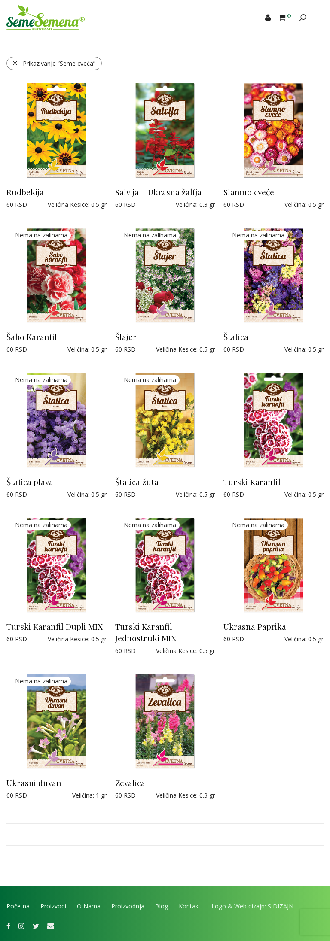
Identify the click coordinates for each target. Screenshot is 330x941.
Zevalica (130, 782)
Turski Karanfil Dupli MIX (54, 626)
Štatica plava (29, 481)
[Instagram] (21, 925)
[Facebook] (8, 925)
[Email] (50, 925)
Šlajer (126, 336)
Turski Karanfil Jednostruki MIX (145, 632)
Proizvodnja (127, 906)
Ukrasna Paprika (254, 626)
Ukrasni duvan (33, 782)
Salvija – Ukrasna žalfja (158, 191)
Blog (161, 906)
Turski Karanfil (252, 481)
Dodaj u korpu (22, 204)
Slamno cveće (248, 191)
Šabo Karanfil (31, 336)
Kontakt (190, 906)
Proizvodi (53, 906)
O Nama (89, 906)
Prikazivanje (59, 63)
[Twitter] (36, 925)
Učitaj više (165, 834)
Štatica (235, 336)
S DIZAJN (280, 906)
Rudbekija (25, 191)
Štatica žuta (137, 481)
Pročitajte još (21, 349)
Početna (18, 906)
